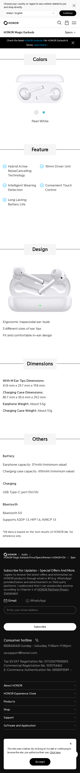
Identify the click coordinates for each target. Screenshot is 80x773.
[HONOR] (12, 554)
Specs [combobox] (69, 32)
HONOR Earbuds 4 (34, 40)
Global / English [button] (14, 13)
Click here (55, 752)
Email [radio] (12, 600)
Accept (40, 761)
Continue (68, 13)
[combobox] (19, 32)
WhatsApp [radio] (38, 600)
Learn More (40, 45)
